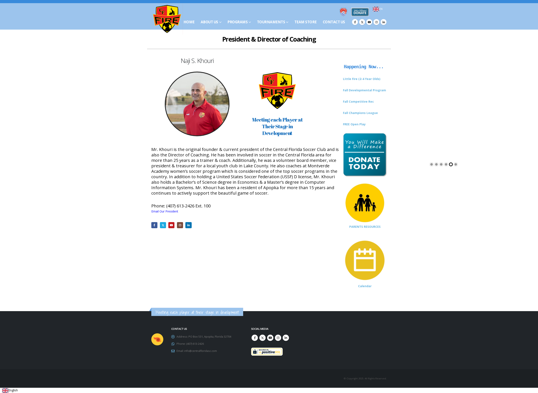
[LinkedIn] (383, 22)
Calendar (365, 286)
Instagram (278, 338)
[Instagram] (376, 22)
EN (380, 9)
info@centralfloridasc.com (200, 351)
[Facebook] (355, 22)
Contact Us (334, 22)
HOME (189, 22)
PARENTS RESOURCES (365, 227)
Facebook (255, 338)
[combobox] (378, 9)
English (13, 390)
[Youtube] (369, 22)
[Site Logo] (167, 19)
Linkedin (286, 338)
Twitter (262, 338)
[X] (362, 22)
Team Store (305, 22)
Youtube (270, 338)
